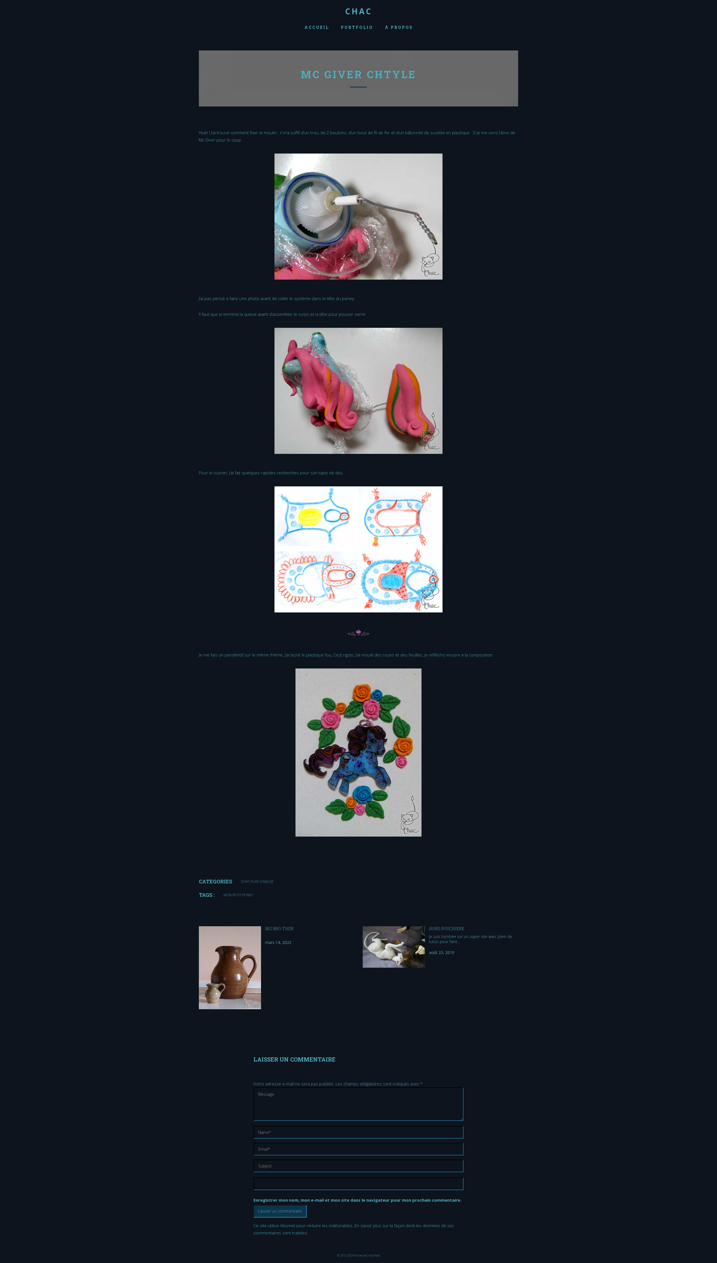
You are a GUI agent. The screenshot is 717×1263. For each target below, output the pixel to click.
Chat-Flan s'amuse (257, 881)
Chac (358, 11)
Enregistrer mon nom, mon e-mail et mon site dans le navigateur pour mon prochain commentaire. (357, 1200)
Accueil (316, 27)
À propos (399, 27)
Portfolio (357, 27)
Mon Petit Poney (238, 895)
